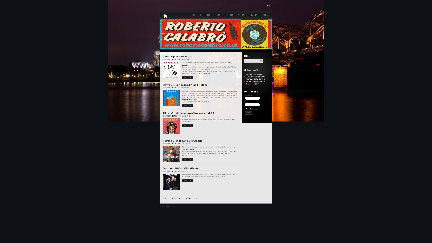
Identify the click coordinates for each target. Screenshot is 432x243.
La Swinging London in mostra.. (255, 76)
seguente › (189, 198)
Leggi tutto (188, 77)
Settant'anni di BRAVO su (253, 84)
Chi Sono (197, 15)
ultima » (196, 198)
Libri (208, 15)
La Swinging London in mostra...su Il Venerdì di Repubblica (185, 84)
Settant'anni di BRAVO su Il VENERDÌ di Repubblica (181, 168)
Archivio (241, 15)
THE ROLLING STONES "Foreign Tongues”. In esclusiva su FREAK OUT (188, 113)
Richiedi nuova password (253, 109)
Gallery (254, 15)
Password (247, 102)
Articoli (229, 15)
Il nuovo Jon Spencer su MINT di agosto (177, 56)
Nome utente (248, 95)
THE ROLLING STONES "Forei (255, 79)
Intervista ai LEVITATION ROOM (255, 81)
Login (268, 5)
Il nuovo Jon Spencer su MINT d (255, 74)
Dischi (217, 15)
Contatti (266, 15)
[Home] (171, 14)
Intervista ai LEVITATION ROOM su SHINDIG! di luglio (182, 140)
